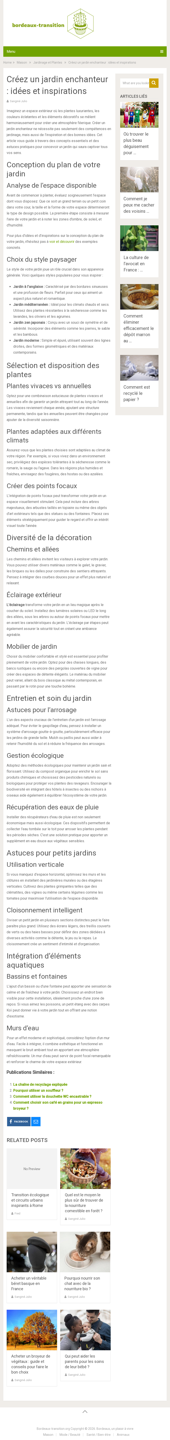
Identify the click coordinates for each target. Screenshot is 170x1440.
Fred (17, 1213)
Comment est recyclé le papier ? (137, 393)
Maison (48, 1434)
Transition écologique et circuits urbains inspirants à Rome (30, 1200)
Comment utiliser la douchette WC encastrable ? (52, 1096)
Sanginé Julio (18, 101)
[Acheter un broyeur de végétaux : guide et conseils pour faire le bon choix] (32, 1330)
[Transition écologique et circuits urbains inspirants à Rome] (32, 1168)
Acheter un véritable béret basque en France (28, 1283)
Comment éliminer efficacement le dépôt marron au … (139, 328)
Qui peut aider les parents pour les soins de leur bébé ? (84, 1361)
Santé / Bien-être (99, 1434)
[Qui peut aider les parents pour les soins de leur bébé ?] (85, 1330)
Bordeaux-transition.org (53, 1428)
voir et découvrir (61, 242)
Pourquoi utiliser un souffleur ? (38, 1090)
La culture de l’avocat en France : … (136, 264)
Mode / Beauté (70, 1434)
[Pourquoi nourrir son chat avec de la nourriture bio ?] (85, 1252)
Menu (11, 51)
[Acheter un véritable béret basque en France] (32, 1252)
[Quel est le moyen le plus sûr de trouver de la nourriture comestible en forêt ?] (85, 1168)
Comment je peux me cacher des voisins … (139, 205)
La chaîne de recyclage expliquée (40, 1084)
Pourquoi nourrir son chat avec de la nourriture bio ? (82, 1283)
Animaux (123, 1434)
